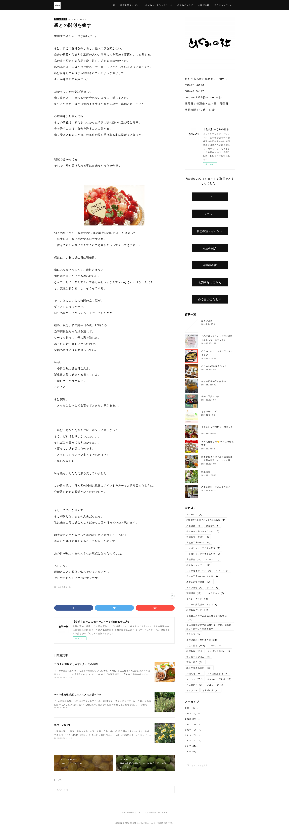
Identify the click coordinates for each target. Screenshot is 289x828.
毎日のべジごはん (223, 5)
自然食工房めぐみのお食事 (202, 576)
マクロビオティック (198, 570)
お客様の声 (203, 5)
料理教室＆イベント (130, 5)
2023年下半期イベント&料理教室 (205, 519)
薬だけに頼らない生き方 (201, 639)
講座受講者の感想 (199, 667)
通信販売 (193, 559)
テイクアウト (215, 593)
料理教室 (194, 650)
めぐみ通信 (194, 587)
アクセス (193, 634)
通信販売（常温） (197, 536)
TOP (113, 5)
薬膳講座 (193, 593)
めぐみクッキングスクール (159, 5)
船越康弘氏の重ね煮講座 (213, 381)
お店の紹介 (209, 248)
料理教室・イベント (210, 231)
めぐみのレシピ (185, 5)
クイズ (212, 587)
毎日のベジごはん (198, 656)
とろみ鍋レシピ (209, 411)
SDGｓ (212, 559)
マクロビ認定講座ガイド (201, 604)
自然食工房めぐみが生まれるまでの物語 (206, 617)
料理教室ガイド (197, 609)
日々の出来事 (60, 19)
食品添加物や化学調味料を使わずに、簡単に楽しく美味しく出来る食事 (208, 626)
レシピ (216, 645)
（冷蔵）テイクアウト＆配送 (203, 553)
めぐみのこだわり (209, 299)
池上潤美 (205, 471)
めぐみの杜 (194, 514)
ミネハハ (222, 570)
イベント (194, 679)
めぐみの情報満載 (199, 581)
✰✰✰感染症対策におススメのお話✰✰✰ (77, 694)
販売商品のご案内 (209, 282)
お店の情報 (195, 645)
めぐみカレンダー (198, 565)
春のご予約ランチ (210, 396)
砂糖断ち (213, 525)
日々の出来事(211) (62, 587)
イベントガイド (197, 598)
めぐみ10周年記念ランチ (214, 366)
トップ (192, 690)
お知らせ (194, 673)
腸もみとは (207, 320)
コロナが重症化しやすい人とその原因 (76, 664)
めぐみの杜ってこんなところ (215, 486)
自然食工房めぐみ (198, 542)
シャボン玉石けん (219, 650)
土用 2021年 (62, 724)
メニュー (210, 214)
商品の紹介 (195, 662)
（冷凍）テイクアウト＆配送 (203, 548)
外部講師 (193, 525)
